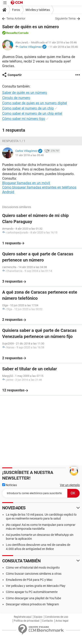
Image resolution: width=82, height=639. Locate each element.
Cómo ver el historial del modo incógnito (33, 567)
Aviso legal (62, 620)
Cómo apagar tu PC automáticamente (32, 592)
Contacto (47, 620)
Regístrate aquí (22, 616)
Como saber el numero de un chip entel (32, 113)
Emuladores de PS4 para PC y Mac (29, 579)
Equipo (38, 616)
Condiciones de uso (56, 616)
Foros (16, 10)
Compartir (15, 75)
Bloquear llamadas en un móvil (26, 183)
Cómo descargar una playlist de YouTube (33, 598)
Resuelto (11, 33)
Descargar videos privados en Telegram (32, 604)
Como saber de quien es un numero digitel (34, 103)
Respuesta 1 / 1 (13, 141)
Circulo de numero (16, 98)
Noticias (11, 485)
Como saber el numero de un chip (28, 108)
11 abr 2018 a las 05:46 (63, 46)
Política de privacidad (26, 620)
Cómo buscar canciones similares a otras (33, 573)
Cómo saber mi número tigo (23, 119)
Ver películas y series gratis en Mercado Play (35, 586)
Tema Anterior (15, 18)
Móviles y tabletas (38, 10)
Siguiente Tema (65, 18)
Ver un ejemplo (70, 485)
